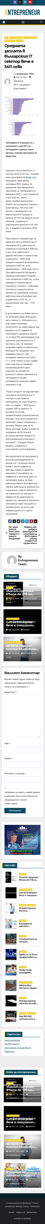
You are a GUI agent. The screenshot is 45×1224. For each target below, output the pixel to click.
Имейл (8, 758)
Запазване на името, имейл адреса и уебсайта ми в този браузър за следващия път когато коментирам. (22, 798)
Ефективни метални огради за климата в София (28, 989)
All (6, 37)
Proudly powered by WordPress (19, 1203)
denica (26, 630)
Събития (18, 642)
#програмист (20, 88)
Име (7, 743)
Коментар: (10, 692)
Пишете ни (20, 1212)
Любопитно (9, 40)
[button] (41, 22)
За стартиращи (30, 37)
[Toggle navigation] (23, 22)
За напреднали (16, 37)
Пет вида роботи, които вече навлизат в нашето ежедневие (14, 533)
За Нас (11, 1212)
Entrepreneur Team (25, 74)
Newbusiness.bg (12, 1040)
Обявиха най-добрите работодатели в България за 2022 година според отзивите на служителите (29, 535)
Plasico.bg (9, 1051)
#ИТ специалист (22, 84)
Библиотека (31, 1212)
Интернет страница (14, 773)
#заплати (18, 81)
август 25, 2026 (16, 1094)
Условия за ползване (22, 1218)
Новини (20, 40)
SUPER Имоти (11, 1044)
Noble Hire (31, 177)
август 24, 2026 (16, 1180)
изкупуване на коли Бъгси (17, 1047)
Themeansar (35, 1206)
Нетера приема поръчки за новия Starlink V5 (28, 1003)
